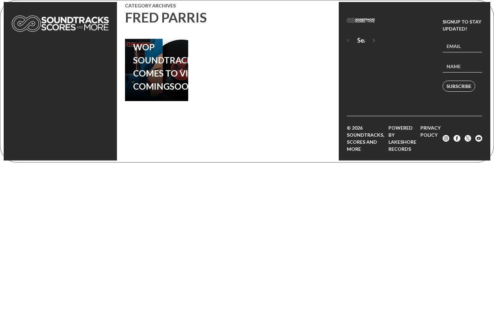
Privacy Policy (430, 131)
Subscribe (458, 86)
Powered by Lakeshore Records (402, 138)
